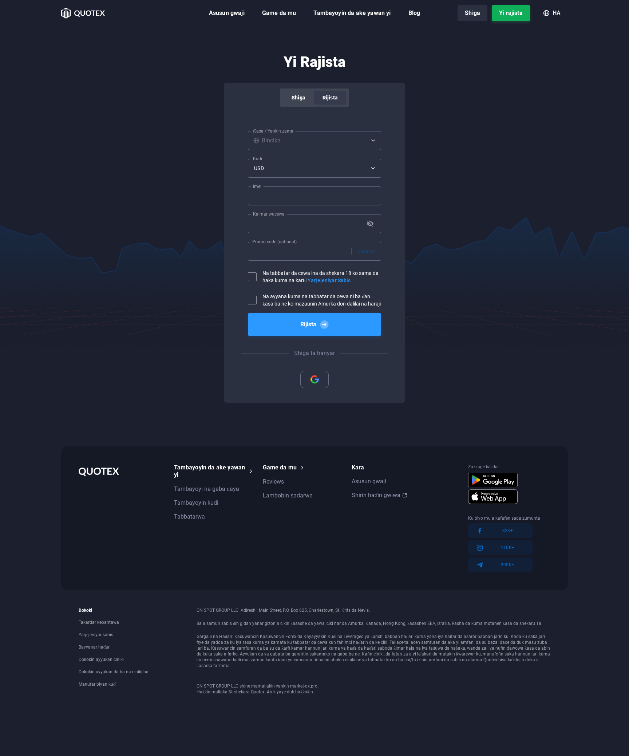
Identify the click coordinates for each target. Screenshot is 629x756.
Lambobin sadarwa (288, 495)
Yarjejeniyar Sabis (329, 280)
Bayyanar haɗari (95, 647)
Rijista (330, 98)
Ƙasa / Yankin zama (273, 131)
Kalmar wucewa (269, 214)
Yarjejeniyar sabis (96, 634)
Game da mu (279, 12)
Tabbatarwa (189, 516)
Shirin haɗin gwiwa (376, 495)
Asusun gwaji (227, 12)
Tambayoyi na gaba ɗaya (206, 488)
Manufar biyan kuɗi (97, 684)
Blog (414, 12)
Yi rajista (511, 12)
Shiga (472, 12)
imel (257, 186)
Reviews (273, 481)
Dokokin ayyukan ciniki (101, 659)
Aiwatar (366, 251)
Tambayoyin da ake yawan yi (352, 12)
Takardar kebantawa (99, 622)
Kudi (257, 158)
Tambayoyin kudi (196, 502)
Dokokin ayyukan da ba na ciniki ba (114, 671)
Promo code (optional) (274, 241)
